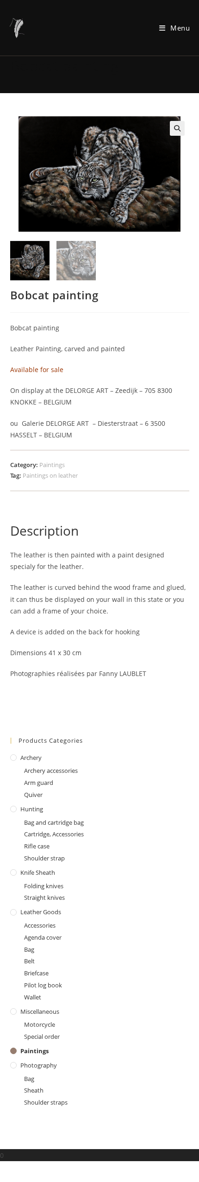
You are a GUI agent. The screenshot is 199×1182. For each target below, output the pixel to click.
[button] (177, 128)
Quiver (33, 794)
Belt (29, 961)
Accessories (40, 925)
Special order (42, 1036)
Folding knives (43, 886)
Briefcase (36, 973)
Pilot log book (43, 985)
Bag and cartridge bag (54, 822)
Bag (29, 949)
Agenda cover (43, 937)
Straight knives (44, 897)
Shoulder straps (46, 1102)
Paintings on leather (50, 475)
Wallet (32, 997)
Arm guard (38, 782)
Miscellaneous (39, 1011)
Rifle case (37, 846)
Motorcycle (39, 1024)
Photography (38, 1065)
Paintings (52, 465)
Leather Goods (40, 912)
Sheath (34, 1090)
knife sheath (37, 872)
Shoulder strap (44, 858)
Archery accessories (51, 770)
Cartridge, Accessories (54, 834)
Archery (31, 757)
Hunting (31, 809)
